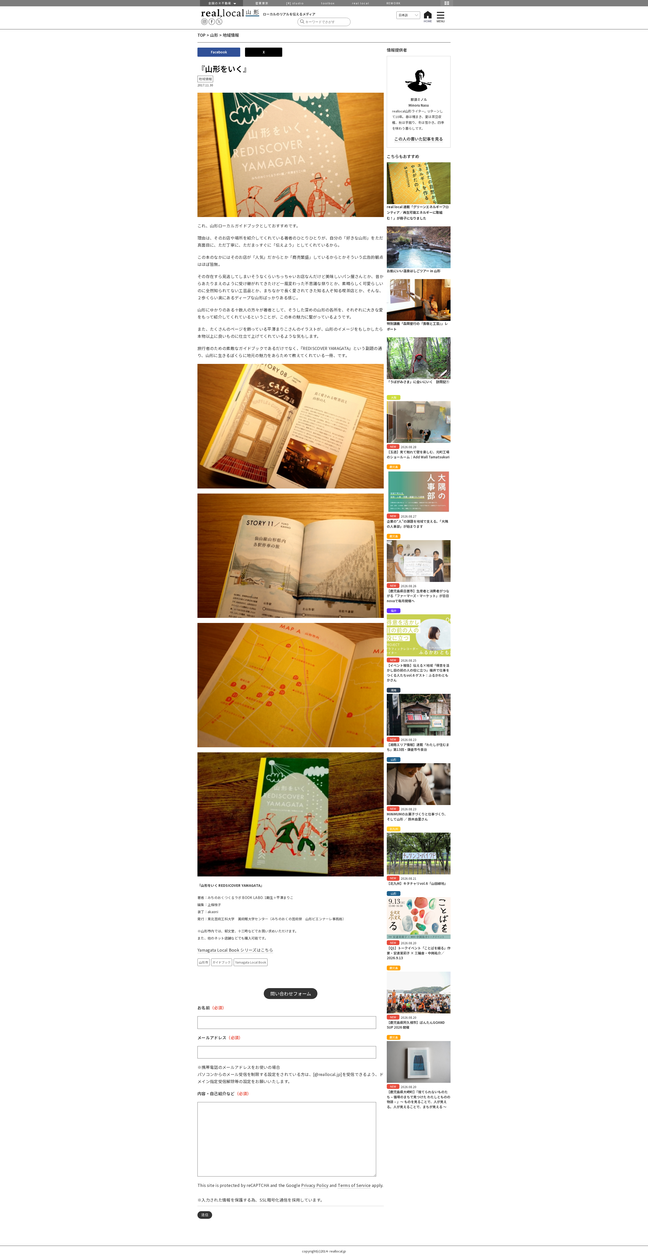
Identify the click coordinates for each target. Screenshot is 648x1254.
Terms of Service (354, 1185)
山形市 (203, 962)
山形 (214, 35)
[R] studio (295, 3)
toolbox (328, 3)
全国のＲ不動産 (221, 3)
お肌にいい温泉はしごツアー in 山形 (413, 270)
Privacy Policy (314, 1185)
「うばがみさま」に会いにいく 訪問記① (418, 381)
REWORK (394, 3)
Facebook (219, 52)
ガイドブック (221, 962)
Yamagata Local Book (250, 962)
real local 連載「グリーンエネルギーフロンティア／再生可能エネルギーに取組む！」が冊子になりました (418, 212)
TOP (201, 35)
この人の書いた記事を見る (418, 139)
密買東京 (262, 3)
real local (360, 3)
